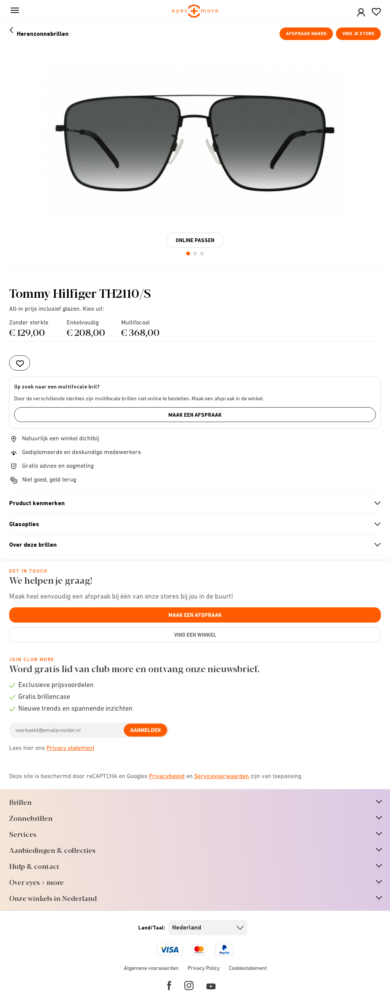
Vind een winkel (195, 635)
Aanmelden (145, 730)
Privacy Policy (204, 968)
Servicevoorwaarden (221, 775)
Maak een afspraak (195, 415)
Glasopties (191, 524)
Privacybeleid (167, 775)
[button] (361, 13)
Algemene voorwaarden (151, 968)
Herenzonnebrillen (43, 33)
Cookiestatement (248, 968)
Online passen (195, 240)
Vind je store (358, 33)
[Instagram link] (188, 985)
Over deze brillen (191, 545)
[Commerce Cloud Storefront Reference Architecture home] (195, 11)
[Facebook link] (169, 985)
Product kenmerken (191, 503)
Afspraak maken (306, 33)
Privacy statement (70, 747)
